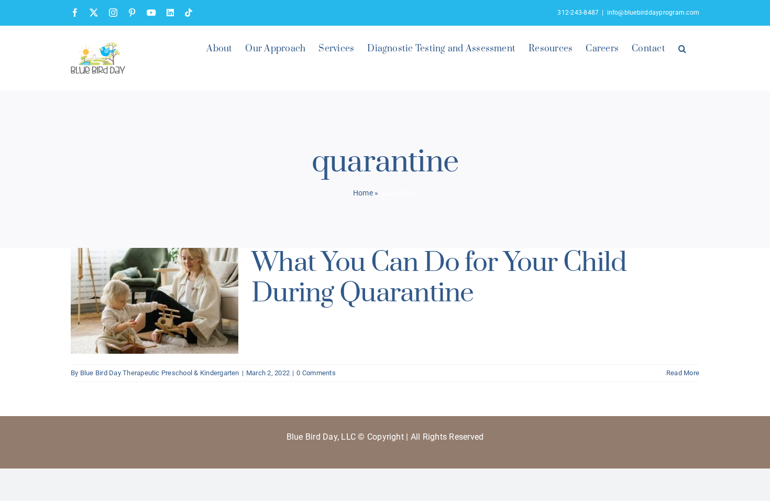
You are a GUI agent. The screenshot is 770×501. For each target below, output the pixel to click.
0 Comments (315, 373)
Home (363, 193)
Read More (682, 373)
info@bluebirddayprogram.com (653, 12)
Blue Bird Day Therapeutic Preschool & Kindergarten (159, 373)
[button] (682, 48)
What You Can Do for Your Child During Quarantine (438, 278)
